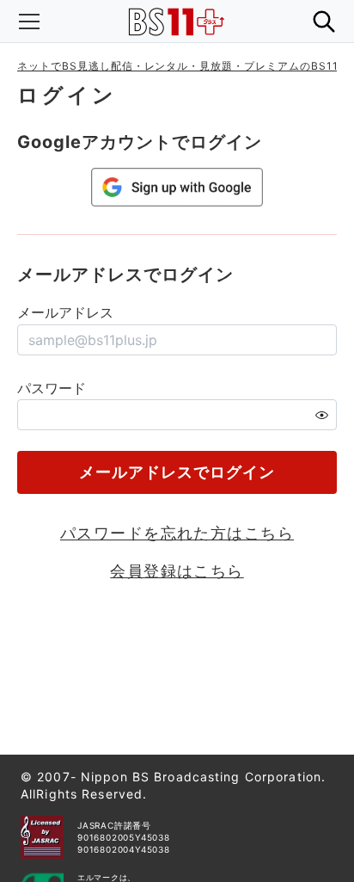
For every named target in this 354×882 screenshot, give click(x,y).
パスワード (51, 388)
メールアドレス (65, 312)
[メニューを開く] (29, 21)
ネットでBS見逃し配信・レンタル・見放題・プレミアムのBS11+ (181, 65)
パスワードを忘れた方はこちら (177, 533)
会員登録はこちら (177, 571)
